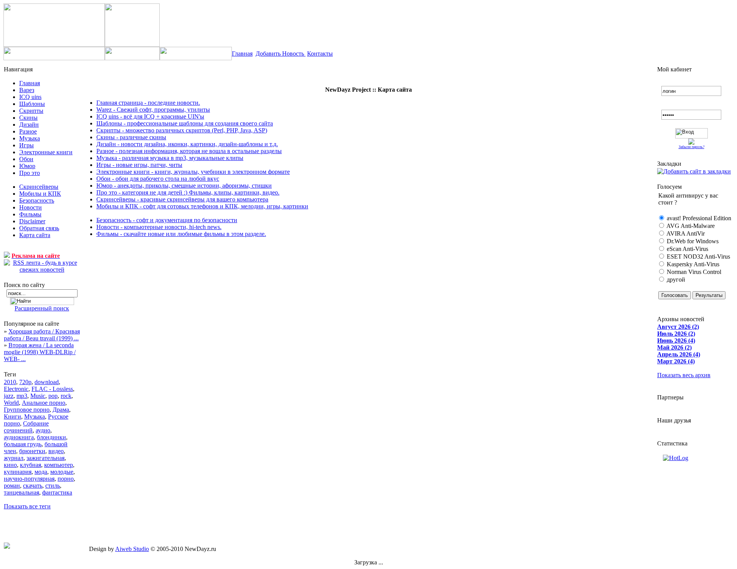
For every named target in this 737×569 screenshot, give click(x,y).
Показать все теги (27, 506)
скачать (32, 485)
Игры (26, 145)
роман (12, 485)
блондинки (51, 437)
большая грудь (22, 444)
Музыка (29, 138)
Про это (29, 173)
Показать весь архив (684, 375)
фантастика (57, 492)
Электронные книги (46, 152)
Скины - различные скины (131, 137)
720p (25, 382)
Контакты (320, 53)
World (11, 402)
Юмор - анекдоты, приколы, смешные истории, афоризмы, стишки (184, 185)
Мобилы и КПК (40, 193)
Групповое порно (27, 409)
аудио (43, 430)
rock (66, 396)
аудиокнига (19, 437)
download (47, 382)
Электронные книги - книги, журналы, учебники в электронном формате (193, 171)
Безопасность (36, 200)
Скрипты (31, 110)
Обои (26, 159)
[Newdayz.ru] (694, 171)
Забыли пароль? (691, 147)
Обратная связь (39, 228)
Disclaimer (32, 221)
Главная (242, 53)
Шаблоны (32, 104)
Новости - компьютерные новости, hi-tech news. (158, 227)
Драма (61, 409)
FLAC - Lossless (52, 389)
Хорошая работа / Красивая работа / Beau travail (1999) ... (42, 334)
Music (37, 396)
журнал (13, 458)
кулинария (17, 471)
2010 (10, 382)
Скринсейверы (38, 186)
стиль (52, 485)
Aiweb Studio (132, 549)
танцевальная (21, 492)
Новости (30, 207)
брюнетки (32, 451)
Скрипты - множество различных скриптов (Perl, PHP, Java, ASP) (181, 130)
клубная (30, 465)
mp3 (22, 396)
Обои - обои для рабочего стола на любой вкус (157, 178)
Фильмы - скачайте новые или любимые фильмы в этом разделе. (181, 234)
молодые (61, 471)
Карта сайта (34, 235)
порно (66, 478)
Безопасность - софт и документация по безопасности (166, 220)
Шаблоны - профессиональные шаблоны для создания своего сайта (184, 123)
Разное (28, 131)
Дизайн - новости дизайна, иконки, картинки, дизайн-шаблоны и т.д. (187, 144)
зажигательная (45, 458)
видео (56, 451)
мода (41, 471)
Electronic (16, 389)
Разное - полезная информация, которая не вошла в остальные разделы (189, 151)
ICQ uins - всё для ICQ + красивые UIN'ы (150, 116)
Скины (28, 117)
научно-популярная (29, 478)
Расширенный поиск (42, 308)
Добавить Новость (281, 53)
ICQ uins (30, 97)
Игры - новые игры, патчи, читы (139, 165)
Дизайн (29, 124)
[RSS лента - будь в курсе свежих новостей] (42, 266)
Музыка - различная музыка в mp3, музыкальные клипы (169, 158)
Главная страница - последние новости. (148, 102)
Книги (12, 416)
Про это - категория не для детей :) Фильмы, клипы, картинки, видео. (187, 192)
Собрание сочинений (26, 427)
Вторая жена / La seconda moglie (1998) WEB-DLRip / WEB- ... (40, 352)
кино (10, 465)
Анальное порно (43, 402)
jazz (8, 396)
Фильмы (30, 214)
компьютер (58, 465)
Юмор (27, 166)
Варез (26, 90)
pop (53, 396)
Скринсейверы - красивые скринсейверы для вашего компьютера (182, 199)
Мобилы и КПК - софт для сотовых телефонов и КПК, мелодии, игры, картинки (202, 206)
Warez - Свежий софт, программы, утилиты (153, 109)
